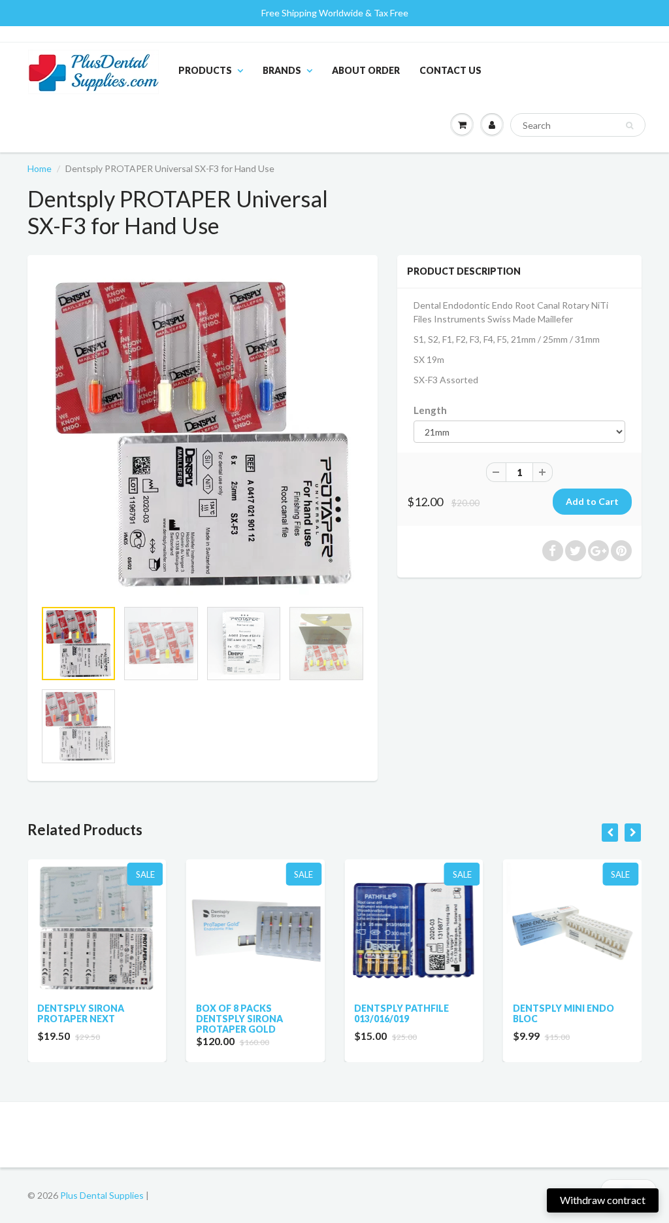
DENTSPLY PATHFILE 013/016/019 (261, 1013)
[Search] (629, 125)
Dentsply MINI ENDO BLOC (423, 1013)
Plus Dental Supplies (102, 1195)
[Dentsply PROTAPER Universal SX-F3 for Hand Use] (202, 433)
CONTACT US (450, 70)
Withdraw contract (602, 1200)
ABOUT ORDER (366, 70)
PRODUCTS (205, 70)
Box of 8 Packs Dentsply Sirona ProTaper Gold (99, 1019)
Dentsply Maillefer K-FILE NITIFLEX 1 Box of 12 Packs (589, 1019)
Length (430, 410)
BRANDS (282, 70)
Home (39, 168)
